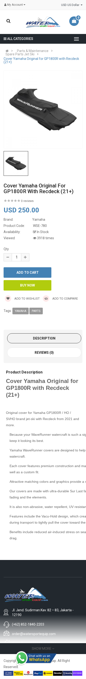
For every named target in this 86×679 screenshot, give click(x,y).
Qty (6, 249)
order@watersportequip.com (34, 634)
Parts (36, 311)
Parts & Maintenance (32, 51)
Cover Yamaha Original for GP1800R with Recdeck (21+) (41, 60)
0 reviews (27, 201)
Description (44, 338)
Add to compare (65, 298)
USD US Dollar (71, 5)
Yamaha (20, 311)
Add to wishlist (27, 298)
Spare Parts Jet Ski (19, 54)
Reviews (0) (44, 352)
